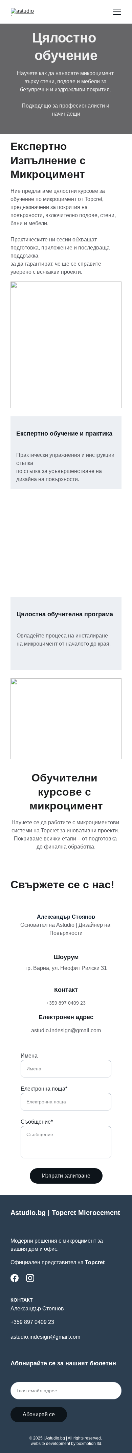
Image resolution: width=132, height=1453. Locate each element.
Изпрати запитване (66, 1176)
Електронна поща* (44, 1089)
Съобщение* (37, 1122)
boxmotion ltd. (89, 1443)
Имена (29, 1056)
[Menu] (117, 12)
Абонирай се (39, 1414)
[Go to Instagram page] (30, 1278)
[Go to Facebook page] (14, 1278)
